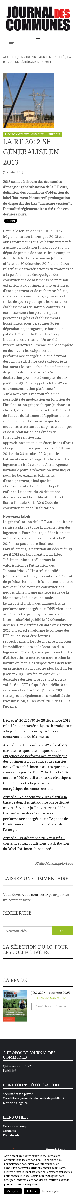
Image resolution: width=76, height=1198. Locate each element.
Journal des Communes (48, 998)
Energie (54, 134)
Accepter (12, 1191)
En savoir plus (50, 1191)
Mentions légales (15, 1103)
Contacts (9, 1131)
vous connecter (35, 894)
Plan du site (11, 1135)
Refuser (31, 1191)
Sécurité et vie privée (18, 1094)
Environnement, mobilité (24, 134)
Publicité (9, 1071)
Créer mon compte (16, 1126)
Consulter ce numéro (50, 1006)
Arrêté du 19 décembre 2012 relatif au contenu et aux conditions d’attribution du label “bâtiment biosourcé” (36, 843)
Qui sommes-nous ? (17, 1066)
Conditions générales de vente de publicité (33, 1098)
